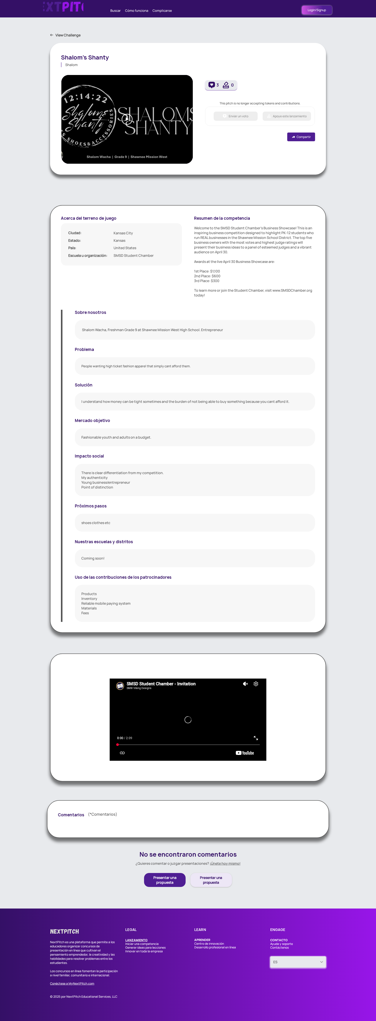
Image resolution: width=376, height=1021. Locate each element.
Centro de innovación (209, 943)
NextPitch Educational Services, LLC (91, 996)
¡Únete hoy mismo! (225, 863)
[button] (136, 940)
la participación (107, 971)
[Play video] (127, 119)
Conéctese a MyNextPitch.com (72, 983)
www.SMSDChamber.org (292, 290)
